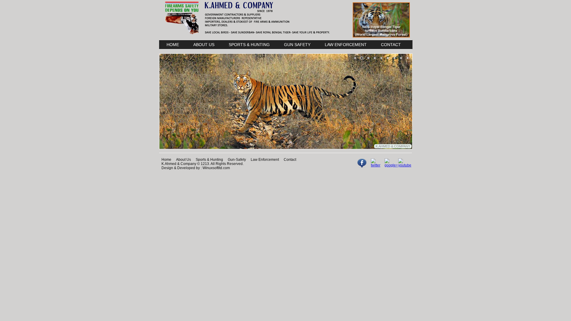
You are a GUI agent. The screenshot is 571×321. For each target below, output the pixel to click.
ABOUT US (203, 44)
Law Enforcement (265, 160)
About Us (183, 160)
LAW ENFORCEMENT (346, 44)
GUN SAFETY (297, 44)
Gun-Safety (237, 160)
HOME (173, 44)
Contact (290, 160)
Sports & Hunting (209, 160)
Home (166, 160)
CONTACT (391, 44)
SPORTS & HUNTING (249, 44)
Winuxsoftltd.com (216, 168)
